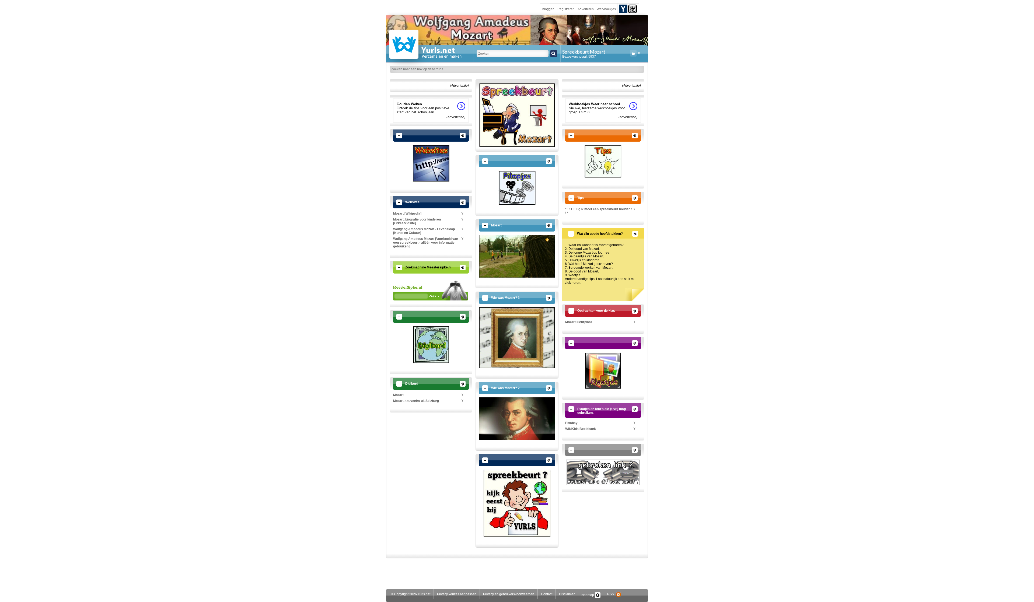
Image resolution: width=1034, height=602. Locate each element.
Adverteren (586, 9)
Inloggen (548, 9)
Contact (546, 594)
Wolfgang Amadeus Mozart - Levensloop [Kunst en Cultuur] (424, 231)
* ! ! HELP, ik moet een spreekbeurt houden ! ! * (598, 211)
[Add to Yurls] (623, 8)
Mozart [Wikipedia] (407, 213)
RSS (611, 594)
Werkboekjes (606, 9)
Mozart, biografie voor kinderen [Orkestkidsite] (417, 221)
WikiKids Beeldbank (580, 429)
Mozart (398, 395)
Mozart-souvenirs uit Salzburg (416, 401)
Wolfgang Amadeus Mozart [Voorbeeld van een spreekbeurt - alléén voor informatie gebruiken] (425, 242)
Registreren (566, 9)
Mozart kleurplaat (578, 322)
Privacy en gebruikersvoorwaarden (508, 594)
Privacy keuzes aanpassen (456, 594)
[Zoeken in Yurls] (553, 53)
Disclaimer (567, 594)
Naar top (588, 595)
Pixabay (571, 423)
